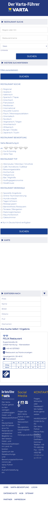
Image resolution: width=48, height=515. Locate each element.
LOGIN (34, 487)
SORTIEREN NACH (11, 293)
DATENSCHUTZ (10, 493)
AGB (21, 493)
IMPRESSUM (19, 499)
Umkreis (4, 50)
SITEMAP (29, 493)
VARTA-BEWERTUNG (19, 487)
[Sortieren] (44, 293)
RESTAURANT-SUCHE (13, 22)
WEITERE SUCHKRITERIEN (15, 63)
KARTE (6, 240)
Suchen (32, 56)
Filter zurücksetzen (9, 70)
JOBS (5, 487)
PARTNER (7, 499)
